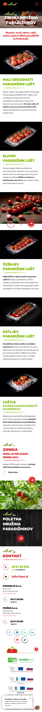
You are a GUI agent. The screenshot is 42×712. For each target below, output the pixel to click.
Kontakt (12, 555)
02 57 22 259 (20, 567)
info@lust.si (20, 576)
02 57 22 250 (16, 599)
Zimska (15, 453)
